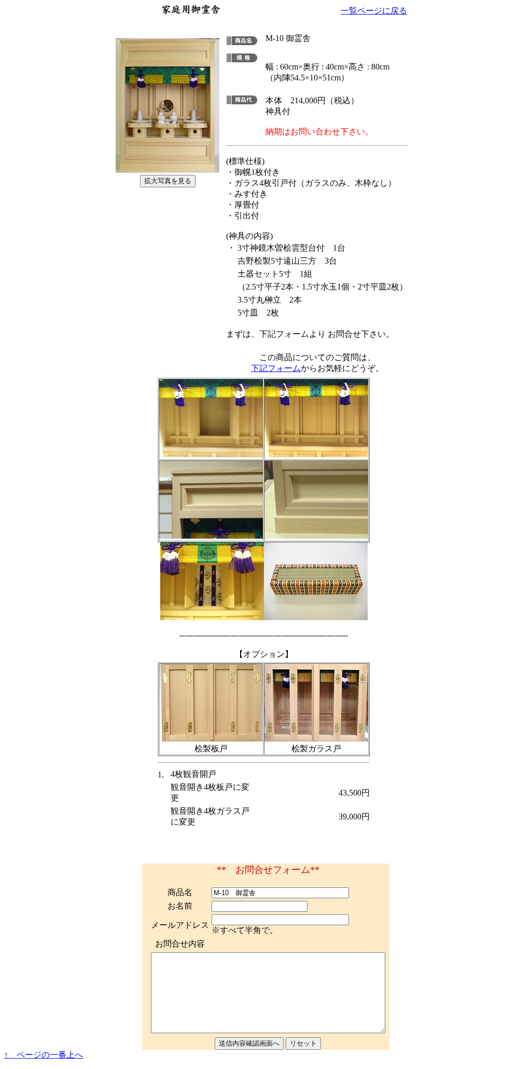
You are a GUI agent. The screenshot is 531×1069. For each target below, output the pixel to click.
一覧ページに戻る (374, 10)
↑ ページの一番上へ (43, 1054)
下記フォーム (276, 368)
